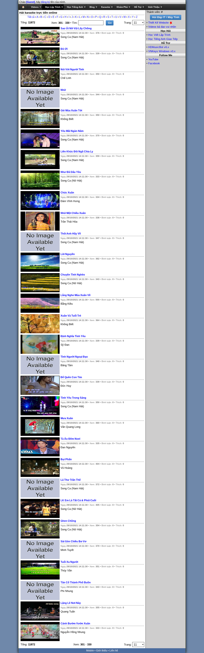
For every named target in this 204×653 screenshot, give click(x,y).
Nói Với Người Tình (72, 69)
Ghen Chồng (68, 521)
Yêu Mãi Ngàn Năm (72, 131)
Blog (92, 7)
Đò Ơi (64, 49)
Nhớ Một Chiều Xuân (73, 213)
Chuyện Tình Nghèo (73, 274)
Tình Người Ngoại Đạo (74, 356)
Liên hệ (113, 650)
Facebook (154, 63)
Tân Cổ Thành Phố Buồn (76, 582)
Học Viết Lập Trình (159, 34)
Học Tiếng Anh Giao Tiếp (163, 39)
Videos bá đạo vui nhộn (162, 26)
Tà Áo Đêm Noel (70, 438)
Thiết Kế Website (158, 22)
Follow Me (165, 55)
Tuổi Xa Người (69, 562)
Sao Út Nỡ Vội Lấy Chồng (76, 28)
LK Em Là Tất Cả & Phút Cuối (78, 500)
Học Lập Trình (52, 7)
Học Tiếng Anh (75, 7)
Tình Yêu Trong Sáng (73, 397)
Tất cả (30, 17)
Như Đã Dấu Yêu (71, 172)
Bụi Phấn (66, 459)
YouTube (153, 59)
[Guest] (30, 2)
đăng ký (45, 2)
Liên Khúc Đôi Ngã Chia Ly (77, 151)
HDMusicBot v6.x (158, 47)
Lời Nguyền (68, 254)
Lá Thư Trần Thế (71, 479)
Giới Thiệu (154, 7)
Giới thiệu (101, 650)
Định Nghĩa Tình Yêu (73, 336)
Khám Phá (122, 7)
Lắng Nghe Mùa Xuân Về (76, 295)
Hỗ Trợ (138, 7)
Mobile (90, 650)
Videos (35, 7)
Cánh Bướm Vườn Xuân (75, 623)
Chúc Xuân (67, 192)
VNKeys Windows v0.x (161, 51)
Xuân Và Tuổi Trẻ (71, 315)
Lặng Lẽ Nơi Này (71, 603)
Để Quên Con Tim (71, 377)
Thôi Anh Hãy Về (71, 233)
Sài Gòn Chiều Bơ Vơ (73, 541)
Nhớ (63, 90)
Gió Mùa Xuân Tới (71, 110)
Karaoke (105, 7)
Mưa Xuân (67, 418)
